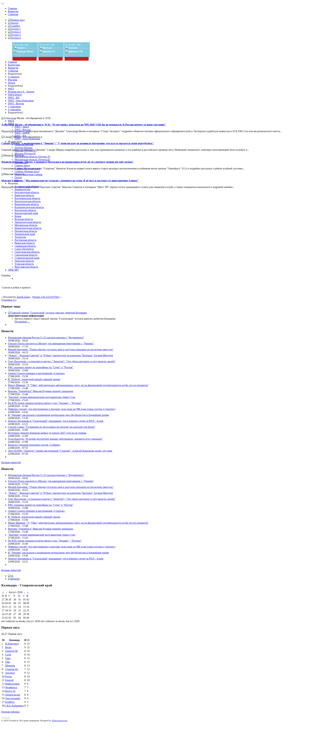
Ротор (8, 676)
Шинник (10, 665)
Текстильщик (12, 698)
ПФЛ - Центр (22, 132)
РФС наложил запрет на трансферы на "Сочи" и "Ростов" (40, 367)
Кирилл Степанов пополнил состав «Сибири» (34, 444)
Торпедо (19, 54)
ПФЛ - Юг (14, 97)
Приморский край (25, 234)
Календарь (14, 64)
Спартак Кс (11, 669)
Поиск (11, 82)
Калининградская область (29, 207)
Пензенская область (26, 231)
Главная (12, 8)
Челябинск (11, 687)
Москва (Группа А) (25, 150)
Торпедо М (11, 651)
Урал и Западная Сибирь (28, 174)
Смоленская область (26, 255)
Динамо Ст (46, 54)
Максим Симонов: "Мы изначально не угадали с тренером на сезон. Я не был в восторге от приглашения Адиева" (70, 180)
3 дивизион (14, 106)
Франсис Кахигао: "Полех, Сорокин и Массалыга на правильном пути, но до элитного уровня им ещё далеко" (67, 161)
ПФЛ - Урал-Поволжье (21, 100)
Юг (16, 180)
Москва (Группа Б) (25, 153)
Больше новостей (11, 462)
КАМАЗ (10, 702)
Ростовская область (25, 240)
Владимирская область (27, 198)
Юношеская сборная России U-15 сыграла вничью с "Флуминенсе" (46, 337)
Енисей (9, 680)
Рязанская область (25, 243)
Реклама (12, 79)
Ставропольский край (27, 257)
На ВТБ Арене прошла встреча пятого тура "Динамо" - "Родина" (45, 403)
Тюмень (83, 47)
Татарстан (20, 237)
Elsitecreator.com (59, 720)
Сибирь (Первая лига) (27, 171)
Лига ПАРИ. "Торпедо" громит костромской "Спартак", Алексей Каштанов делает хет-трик (60, 450)
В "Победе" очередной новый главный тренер (34, 379)
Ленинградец (12, 694)
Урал (8, 658)
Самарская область (25, 246)
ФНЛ (11, 88)
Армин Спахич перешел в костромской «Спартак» (36, 373)
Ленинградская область (28, 222)
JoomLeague (23, 297)
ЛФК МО (13, 269)
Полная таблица (10, 711)
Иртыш (57, 47)
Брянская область (24, 195)
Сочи (8, 654)
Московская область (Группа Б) (32, 159)
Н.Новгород (12, 643)
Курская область (24, 219)
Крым (18, 216)
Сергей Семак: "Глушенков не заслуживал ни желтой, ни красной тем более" (51, 427)
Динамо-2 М (73, 54)
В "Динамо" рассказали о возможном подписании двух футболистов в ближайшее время (58, 415)
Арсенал (10, 672)
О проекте (14, 76)
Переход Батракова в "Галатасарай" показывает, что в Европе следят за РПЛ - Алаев (55, 421)
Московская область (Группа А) (32, 156)
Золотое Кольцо (23, 147)
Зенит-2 (31, 47)
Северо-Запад (22, 165)
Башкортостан (22, 189)
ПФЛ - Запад (22, 126)
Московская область (26, 225)
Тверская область (24, 260)
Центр (18, 177)
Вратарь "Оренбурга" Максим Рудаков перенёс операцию (40, 391)
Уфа (7, 662)
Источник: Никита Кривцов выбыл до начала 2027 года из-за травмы (47, 433)
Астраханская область (27, 186)
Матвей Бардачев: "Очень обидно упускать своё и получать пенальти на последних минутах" (61, 349)
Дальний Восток (24, 144)
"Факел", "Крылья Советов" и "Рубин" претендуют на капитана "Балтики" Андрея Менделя (60, 355)
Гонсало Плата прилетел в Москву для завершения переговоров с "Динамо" (51, 343)
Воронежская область (27, 204)
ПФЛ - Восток (16, 103)
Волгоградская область (28, 201)
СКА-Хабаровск (14, 705)
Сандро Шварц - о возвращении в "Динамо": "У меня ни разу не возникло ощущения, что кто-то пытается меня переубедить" (77, 143)
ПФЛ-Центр (15, 94)
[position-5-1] (9, 300)
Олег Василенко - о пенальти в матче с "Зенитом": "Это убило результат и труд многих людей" (61, 361)
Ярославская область (26, 266)
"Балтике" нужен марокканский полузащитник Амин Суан (41, 397)
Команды (13, 11)
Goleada (5, 717)
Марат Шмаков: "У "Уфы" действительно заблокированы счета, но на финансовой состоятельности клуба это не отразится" (78, 385)
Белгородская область (27, 192)
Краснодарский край (26, 213)
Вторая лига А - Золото (21, 91)
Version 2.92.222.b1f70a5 (45, 297)
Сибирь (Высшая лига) (27, 168)
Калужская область (25, 210)
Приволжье (21, 162)
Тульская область (24, 263)
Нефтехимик (12, 683)
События (13, 14)
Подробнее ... (22, 321)
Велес (8, 647)
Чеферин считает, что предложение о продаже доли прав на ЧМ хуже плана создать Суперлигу (62, 409)
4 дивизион (14, 109)
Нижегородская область (28, 228)
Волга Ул (10, 691)
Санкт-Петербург (24, 249)
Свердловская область (27, 252)
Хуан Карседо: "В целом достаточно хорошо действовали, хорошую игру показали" (55, 438)
